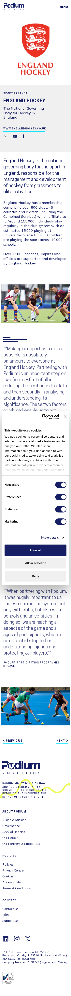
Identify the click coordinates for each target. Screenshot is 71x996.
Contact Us (10, 909)
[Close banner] (65, 416)
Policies (8, 864)
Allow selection (35, 563)
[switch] (60, 497)
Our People (10, 838)
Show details (50, 537)
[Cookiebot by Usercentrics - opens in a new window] (44, 416)
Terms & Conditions (16, 888)
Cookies (8, 876)
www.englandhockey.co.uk (24, 129)
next (60, 740)
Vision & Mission (14, 820)
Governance (11, 826)
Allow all (35, 550)
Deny (35, 576)
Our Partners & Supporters (21, 844)
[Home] (14, 6)
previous (14, 740)
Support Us (10, 921)
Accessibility (11, 882)
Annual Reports (13, 832)
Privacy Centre (13, 870)
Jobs (5, 915)
